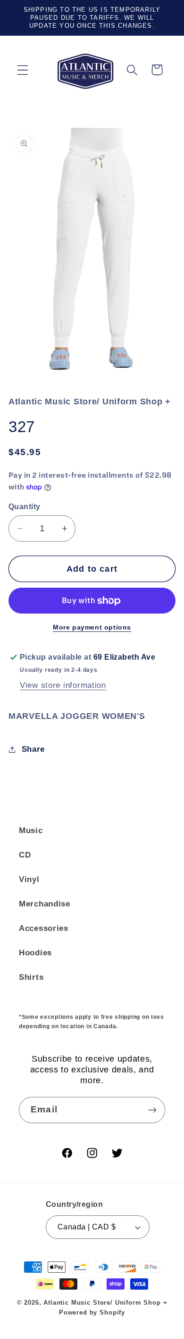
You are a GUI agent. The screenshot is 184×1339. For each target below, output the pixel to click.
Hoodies (35, 952)
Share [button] (33, 749)
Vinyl (29, 879)
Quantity (24, 507)
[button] (22, 69)
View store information (63, 685)
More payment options (92, 627)
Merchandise (44, 903)
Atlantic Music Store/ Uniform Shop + (105, 1302)
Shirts (31, 977)
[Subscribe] (152, 1110)
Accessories (43, 928)
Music (31, 830)
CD (25, 855)
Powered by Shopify (92, 1312)
